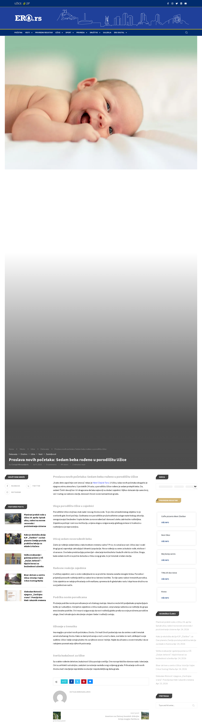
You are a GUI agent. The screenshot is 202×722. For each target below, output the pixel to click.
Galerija (107, 33)
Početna (18, 33)
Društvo (94, 33)
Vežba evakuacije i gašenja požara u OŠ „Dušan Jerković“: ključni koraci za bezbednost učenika (173, 655)
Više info (165, 523)
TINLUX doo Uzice (169, 573)
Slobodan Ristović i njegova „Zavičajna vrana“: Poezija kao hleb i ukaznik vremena (35, 596)
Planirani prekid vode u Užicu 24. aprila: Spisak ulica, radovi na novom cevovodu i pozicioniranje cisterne (174, 626)
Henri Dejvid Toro (101, 482)
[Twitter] (177, 3)
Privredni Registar (44, 33)
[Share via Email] (90, 681)
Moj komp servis (168, 554)
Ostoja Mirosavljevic (20, 464)
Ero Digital (119, 33)
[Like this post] (65, 681)
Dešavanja (45, 449)
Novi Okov (165, 535)
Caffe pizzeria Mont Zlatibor (173, 516)
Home (11, 449)
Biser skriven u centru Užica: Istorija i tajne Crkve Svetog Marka (34, 578)
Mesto (22, 449)
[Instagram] (172, 3)
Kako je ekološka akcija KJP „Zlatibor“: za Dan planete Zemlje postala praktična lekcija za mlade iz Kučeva (176, 640)
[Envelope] (185, 3)
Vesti (27, 33)
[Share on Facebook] (71, 681)
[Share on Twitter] (77, 681)
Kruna (164, 592)
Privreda (80, 33)
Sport (68, 33)
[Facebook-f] (168, 3)
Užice (57, 33)
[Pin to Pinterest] (83, 681)
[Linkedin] (181, 3)
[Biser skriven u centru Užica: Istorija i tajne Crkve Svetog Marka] (13, 579)
